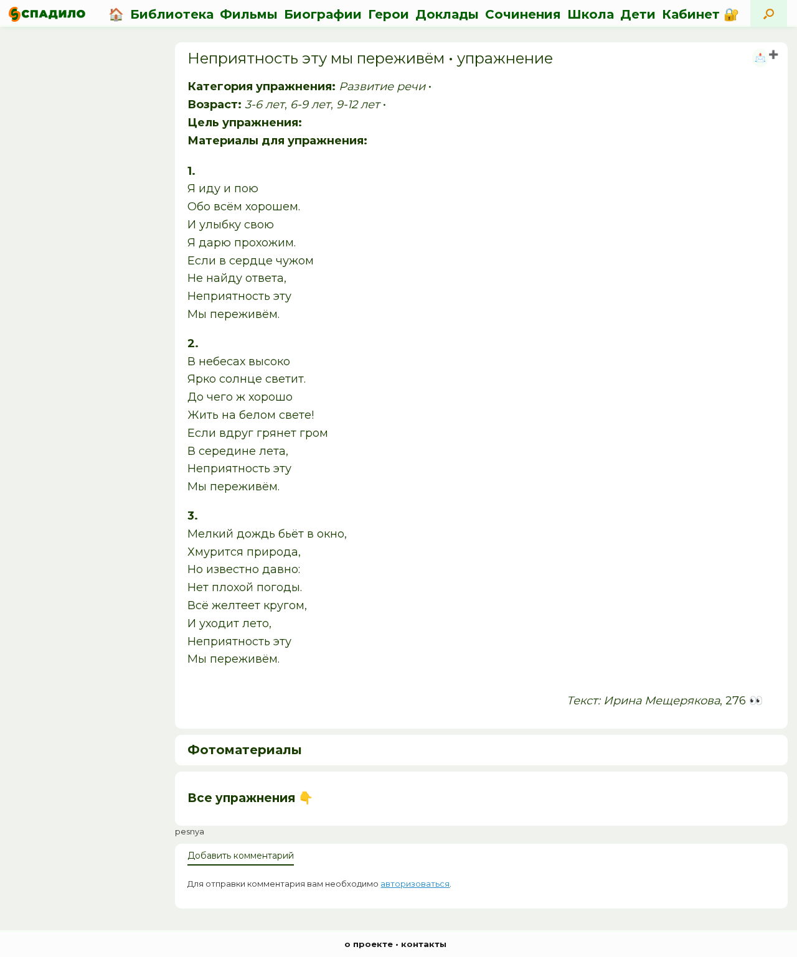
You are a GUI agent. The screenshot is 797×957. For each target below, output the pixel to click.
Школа (590, 14)
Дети (638, 14)
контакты (423, 944)
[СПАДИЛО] (47, 14)
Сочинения (523, 14)
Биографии (323, 14)
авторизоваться (415, 884)
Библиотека (172, 14)
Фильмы (249, 14)
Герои (388, 14)
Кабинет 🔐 (700, 14)
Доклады (447, 14)
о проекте (368, 944)
